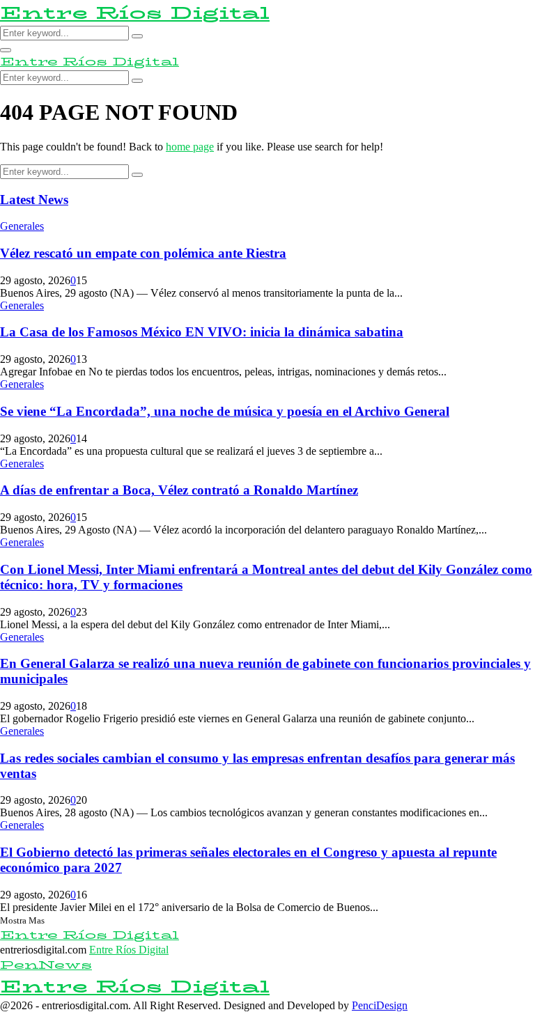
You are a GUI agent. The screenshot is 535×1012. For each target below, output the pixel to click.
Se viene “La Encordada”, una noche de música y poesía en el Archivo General (224, 411)
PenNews (46, 965)
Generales (22, 226)
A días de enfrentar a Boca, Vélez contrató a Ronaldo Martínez (179, 490)
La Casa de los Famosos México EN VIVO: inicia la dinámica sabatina (201, 332)
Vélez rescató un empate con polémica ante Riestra (143, 253)
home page (190, 147)
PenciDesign (380, 1005)
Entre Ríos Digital (135, 13)
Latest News (34, 199)
